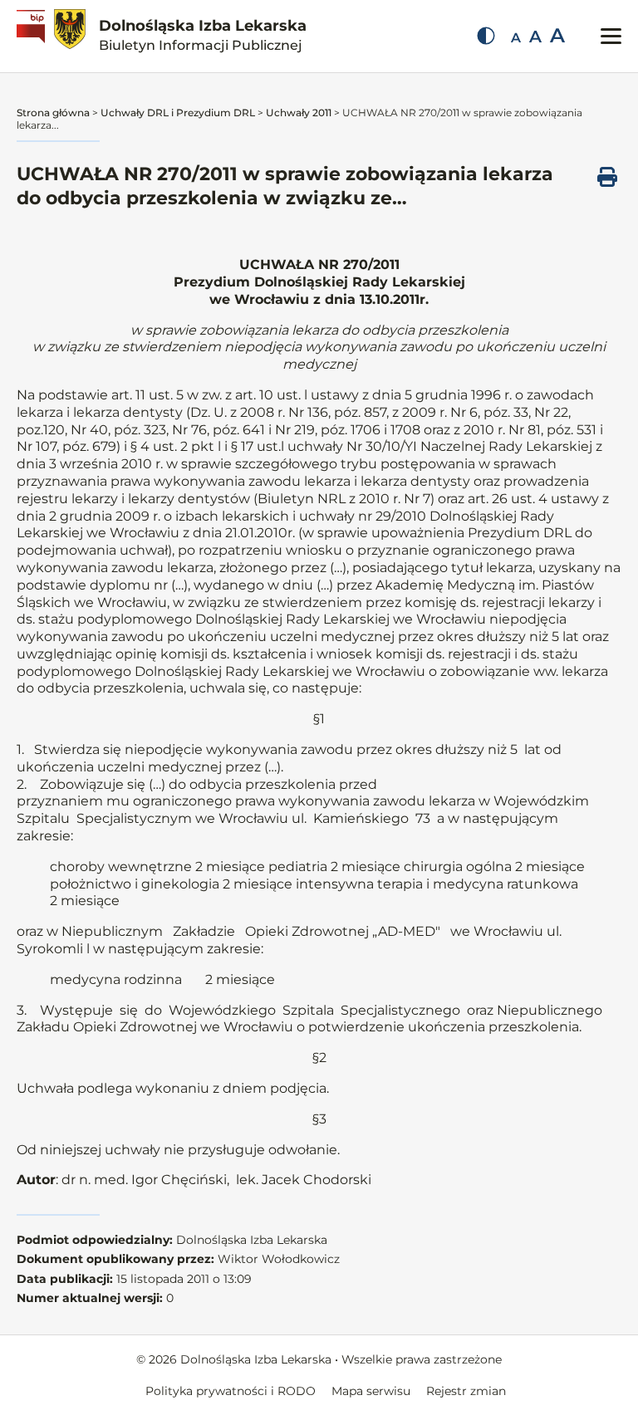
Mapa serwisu (370, 1390)
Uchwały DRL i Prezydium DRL (178, 112)
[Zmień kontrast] (486, 36)
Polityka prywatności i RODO (230, 1390)
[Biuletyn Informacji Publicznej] (33, 36)
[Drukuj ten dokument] (607, 177)
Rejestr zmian (466, 1390)
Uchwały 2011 (298, 112)
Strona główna (53, 112)
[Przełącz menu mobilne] (611, 36)
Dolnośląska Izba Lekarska (203, 35)
